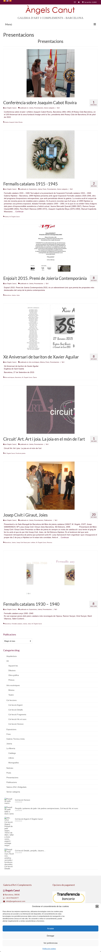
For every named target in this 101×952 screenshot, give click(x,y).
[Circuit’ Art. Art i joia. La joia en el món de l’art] (51, 409)
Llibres (11, 758)
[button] (97, 906)
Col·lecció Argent (15, 705)
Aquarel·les (13, 666)
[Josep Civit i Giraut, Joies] (50, 486)
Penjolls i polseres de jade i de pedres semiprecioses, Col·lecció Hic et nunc (46, 808)
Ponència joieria (20, 453)
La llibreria (10, 748)
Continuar (19, 211)
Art (7, 661)
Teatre (11, 695)
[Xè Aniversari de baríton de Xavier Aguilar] (50, 327)
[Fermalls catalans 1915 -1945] (50, 154)
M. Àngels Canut (14, 216)
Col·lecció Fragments (17, 714)
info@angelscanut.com (15, 901)
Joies (18, 295)
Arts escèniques (34, 362)
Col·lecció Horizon (16, 724)
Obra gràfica (13, 675)
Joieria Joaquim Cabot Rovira (13, 122)
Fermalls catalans (17, 623)
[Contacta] (75, 2)
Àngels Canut (11, 108)
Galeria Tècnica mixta (15, 739)
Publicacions (48, 520)
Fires (8, 734)
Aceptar (50, 928)
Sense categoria (49, 108)
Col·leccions (11, 700)
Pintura (11, 680)
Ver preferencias (51, 943)
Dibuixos (12, 670)
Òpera (35, 377)
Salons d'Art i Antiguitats (16, 787)
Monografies (13, 763)
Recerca (49, 542)
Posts (44, 189)
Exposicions (33, 189)
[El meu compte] (79, 2)
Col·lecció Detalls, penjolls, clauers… (30, 851)
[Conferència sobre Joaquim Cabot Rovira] (50, 73)
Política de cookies (49, 949)
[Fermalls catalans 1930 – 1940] (51, 575)
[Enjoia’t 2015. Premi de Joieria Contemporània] (50, 249)
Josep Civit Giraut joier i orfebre (25, 542)
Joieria (31, 108)
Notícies (9, 768)
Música (42, 362)
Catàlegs (12, 753)
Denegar (50, 936)
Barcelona (8, 295)
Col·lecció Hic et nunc (17, 719)
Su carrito (90, 2)
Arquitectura (11, 656)
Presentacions (38, 108)
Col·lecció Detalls (15, 710)
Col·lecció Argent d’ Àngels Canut (29, 819)
